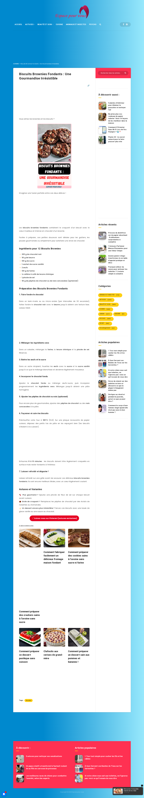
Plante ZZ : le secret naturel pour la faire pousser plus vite (116, 139)
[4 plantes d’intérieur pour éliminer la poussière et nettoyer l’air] (102, 106)
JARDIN (105, 314)
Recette (28, 700)
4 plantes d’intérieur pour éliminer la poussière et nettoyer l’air (117, 106)
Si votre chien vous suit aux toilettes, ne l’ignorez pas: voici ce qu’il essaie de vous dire (118, 373)
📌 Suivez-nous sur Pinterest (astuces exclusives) (54, 518)
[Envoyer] (125, 73)
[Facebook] (123, 24)
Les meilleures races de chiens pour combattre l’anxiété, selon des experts (46, 777)
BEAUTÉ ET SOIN (45, 24)
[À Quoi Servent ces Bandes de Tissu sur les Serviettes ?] (102, 363)
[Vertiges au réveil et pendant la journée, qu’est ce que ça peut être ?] (102, 397)
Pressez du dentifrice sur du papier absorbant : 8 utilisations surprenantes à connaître (117, 237)
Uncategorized (107, 328)
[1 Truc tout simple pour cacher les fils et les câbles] (102, 353)
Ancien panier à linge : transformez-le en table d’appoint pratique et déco (117, 259)
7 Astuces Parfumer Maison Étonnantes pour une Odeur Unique (118, 248)
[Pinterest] (127, 24)
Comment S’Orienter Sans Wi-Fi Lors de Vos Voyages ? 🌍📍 (117, 129)
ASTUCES (29, 24)
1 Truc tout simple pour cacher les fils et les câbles (117, 353)
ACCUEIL (18, 24)
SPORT (104, 323)
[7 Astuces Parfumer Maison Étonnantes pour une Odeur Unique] (102, 249)
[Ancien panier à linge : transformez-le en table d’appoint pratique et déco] (102, 259)
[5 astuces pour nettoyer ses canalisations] (20, 759)
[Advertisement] (72, 45)
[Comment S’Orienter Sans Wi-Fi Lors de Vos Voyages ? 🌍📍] (102, 130)
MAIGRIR (119, 314)
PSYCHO (92, 24)
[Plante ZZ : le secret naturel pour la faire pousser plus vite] (102, 140)
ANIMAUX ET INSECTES (76, 24)
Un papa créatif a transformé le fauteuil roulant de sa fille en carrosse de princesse (46, 767)
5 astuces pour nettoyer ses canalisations (44, 756)
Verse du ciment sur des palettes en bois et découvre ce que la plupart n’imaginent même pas (118, 385)
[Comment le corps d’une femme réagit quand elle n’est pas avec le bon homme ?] (102, 408)
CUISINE (59, 24)
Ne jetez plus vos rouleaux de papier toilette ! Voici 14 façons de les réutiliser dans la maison (118, 118)
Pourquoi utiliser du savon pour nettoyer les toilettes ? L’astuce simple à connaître (117, 270)
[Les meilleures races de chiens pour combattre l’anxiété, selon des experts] (20, 778)
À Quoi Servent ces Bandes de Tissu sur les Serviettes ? (117, 363)
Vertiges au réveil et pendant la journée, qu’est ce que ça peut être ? (116, 398)
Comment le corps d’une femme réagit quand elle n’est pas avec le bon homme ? (118, 409)
